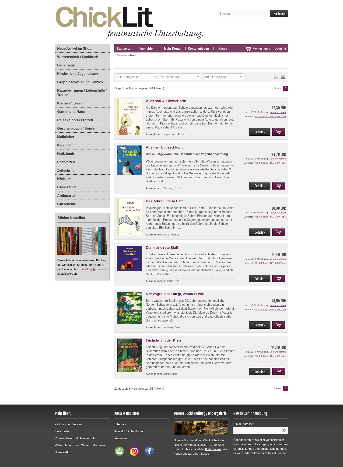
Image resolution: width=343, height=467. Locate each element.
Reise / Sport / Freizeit (75, 120)
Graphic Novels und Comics (80, 82)
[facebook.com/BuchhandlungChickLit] (147, 455)
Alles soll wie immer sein (166, 101)
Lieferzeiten (62, 431)
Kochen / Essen (70, 103)
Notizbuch (65, 154)
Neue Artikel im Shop (74, 48)
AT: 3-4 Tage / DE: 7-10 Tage (270, 116)
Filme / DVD (66, 187)
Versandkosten (278, 112)
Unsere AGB (63, 452)
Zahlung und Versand (69, 424)
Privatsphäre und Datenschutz (75, 438)
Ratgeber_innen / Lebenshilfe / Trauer (82, 92)
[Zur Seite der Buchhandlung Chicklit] (130, 22)
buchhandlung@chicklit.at (90, 269)
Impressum (122, 438)
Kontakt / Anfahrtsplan (129, 431)
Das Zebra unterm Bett (164, 201)
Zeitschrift (65, 170)
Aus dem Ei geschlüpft (164, 147)
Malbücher (65, 137)
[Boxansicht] (275, 77)
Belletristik (66, 65)
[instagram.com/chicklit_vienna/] (133, 455)
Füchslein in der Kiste (163, 340)
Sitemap (120, 424)
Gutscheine (66, 204)
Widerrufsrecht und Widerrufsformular (80, 445)
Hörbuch (64, 179)
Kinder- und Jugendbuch (77, 74)
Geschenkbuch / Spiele (75, 128)
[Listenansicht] (283, 77)
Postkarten (66, 162)
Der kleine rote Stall (162, 247)
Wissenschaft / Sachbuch (77, 57)
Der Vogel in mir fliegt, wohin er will (175, 294)
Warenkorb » (269, 49)
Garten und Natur (71, 112)
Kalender (64, 145)
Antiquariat (66, 195)
